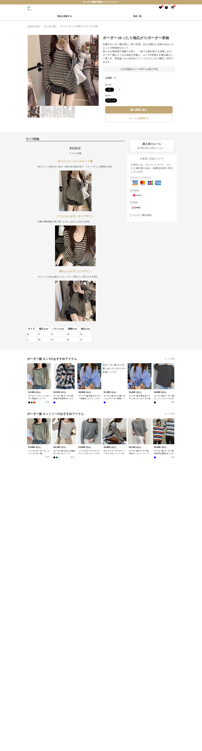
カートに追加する (138, 118)
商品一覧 (137, 16)
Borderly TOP (34, 26)
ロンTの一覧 (50, 26)
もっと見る (170, 359)
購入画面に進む (139, 109)
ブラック (111, 100)
